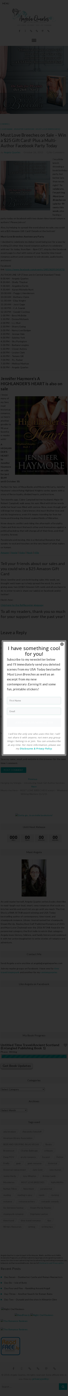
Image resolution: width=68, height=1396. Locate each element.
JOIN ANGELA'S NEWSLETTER (34, 722)
